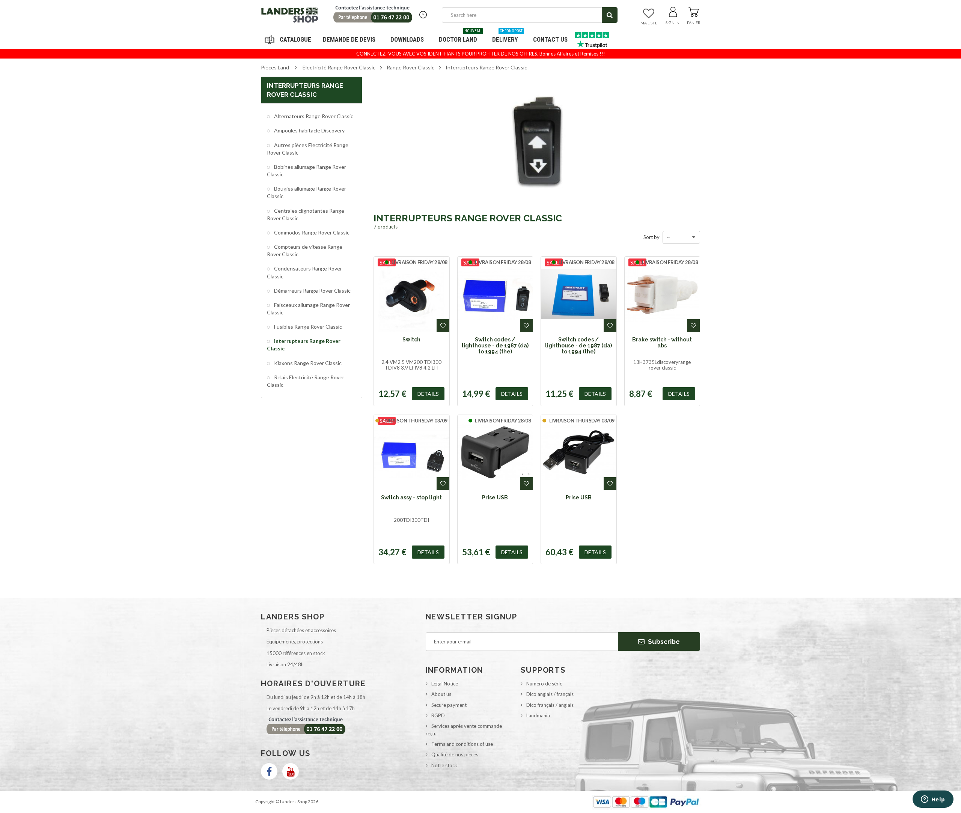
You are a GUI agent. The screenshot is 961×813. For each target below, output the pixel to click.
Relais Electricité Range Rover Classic (305, 381)
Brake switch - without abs (662, 343)
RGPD (438, 715)
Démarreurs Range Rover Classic (312, 290)
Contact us (550, 39)
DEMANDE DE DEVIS (349, 39)
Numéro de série (544, 684)
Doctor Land (460, 36)
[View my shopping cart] (693, 10)
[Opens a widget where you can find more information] (932, 799)
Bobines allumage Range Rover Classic (306, 170)
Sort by (651, 237)
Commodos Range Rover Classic (311, 232)
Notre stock (444, 765)
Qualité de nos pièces (454, 754)
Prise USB (495, 497)
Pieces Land (275, 67)
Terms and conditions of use (462, 744)
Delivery (507, 36)
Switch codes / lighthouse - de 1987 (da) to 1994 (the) (495, 346)
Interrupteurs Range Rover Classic (303, 345)
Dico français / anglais (550, 705)
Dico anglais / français (550, 694)
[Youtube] (290, 771)
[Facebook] (269, 771)
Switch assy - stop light (411, 497)
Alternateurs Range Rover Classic (313, 116)
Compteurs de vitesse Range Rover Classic (304, 250)
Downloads (407, 39)
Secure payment (449, 705)
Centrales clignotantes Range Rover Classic (305, 214)
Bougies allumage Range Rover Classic (306, 192)
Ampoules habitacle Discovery (309, 130)
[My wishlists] (648, 14)
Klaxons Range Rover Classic (307, 363)
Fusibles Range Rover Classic (307, 326)
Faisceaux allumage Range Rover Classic (308, 309)
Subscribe (663, 641)
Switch (411, 340)
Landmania (538, 715)
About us (441, 694)
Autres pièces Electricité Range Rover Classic (307, 149)
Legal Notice (444, 684)
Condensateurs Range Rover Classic (304, 272)
